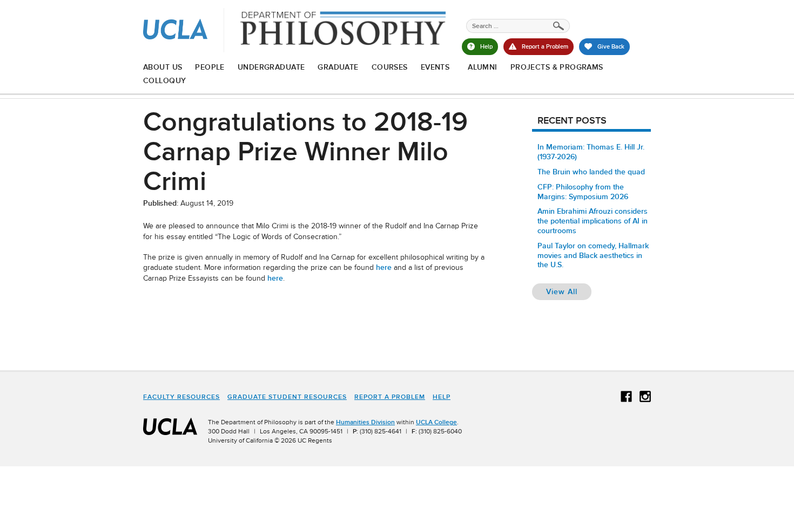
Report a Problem (389, 396)
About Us (162, 67)
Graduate (338, 67)
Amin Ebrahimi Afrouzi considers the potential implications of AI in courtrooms (592, 221)
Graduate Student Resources (287, 396)
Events (435, 67)
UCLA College (436, 422)
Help (441, 396)
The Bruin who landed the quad (591, 171)
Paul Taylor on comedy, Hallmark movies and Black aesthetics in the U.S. (593, 255)
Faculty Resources (181, 396)
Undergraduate (271, 67)
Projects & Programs (556, 67)
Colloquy (164, 80)
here (384, 267)
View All (568, 291)
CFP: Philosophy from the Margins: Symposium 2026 (582, 191)
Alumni (482, 67)
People (210, 67)
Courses (390, 67)
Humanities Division (365, 422)
